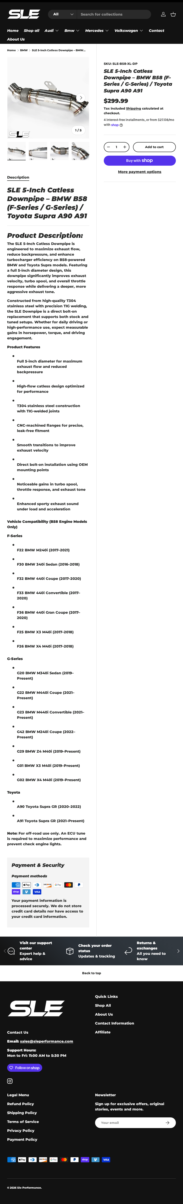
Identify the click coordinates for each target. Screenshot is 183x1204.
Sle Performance (29, 1187)
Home (13, 31)
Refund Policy (20, 1104)
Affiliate (102, 1032)
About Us (16, 39)
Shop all (31, 31)
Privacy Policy (20, 1131)
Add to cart (154, 147)
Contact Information (114, 1023)
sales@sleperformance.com (46, 1041)
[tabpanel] (48, 516)
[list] (48, 98)
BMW (24, 50)
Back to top (91, 973)
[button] (173, 14)
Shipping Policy (22, 1113)
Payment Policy (22, 1139)
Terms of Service (23, 1122)
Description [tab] (18, 177)
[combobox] (99, 14)
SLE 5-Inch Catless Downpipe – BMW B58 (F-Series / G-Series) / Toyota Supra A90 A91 (58, 50)
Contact (156, 31)
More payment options (139, 172)
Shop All (103, 1005)
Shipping (133, 108)
